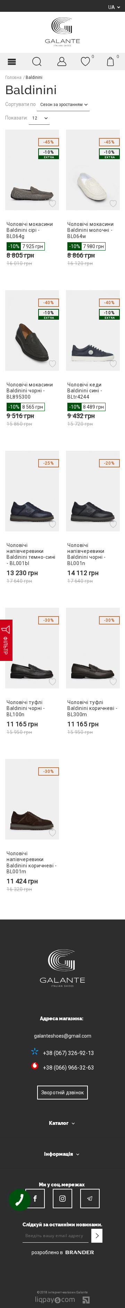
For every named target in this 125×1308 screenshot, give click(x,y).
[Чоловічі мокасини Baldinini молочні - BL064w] (93, 170)
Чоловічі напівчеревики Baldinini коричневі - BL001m (32, 862)
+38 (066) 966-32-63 (68, 1067)
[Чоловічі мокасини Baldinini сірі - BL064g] (32, 170)
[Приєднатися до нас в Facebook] (35, 1198)
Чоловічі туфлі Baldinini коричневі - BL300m (92, 708)
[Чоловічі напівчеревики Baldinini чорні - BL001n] (93, 491)
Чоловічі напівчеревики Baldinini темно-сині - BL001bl (31, 554)
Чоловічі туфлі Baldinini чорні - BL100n (26, 708)
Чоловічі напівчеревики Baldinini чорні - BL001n (86, 554)
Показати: (16, 118)
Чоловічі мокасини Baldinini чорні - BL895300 (30, 390)
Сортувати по (20, 104)
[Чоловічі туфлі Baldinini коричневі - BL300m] (93, 648)
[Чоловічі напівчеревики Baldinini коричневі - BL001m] (32, 799)
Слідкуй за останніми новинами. (62, 1224)
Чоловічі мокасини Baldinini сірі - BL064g (30, 230)
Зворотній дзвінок (62, 1092)
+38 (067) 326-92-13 (68, 1053)
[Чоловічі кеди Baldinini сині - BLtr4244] (93, 330)
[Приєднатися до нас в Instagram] (62, 1198)
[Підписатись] (96, 1236)
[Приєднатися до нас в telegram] (90, 1198)
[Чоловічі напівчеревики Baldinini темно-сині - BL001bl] (32, 491)
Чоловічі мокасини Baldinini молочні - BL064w (90, 230)
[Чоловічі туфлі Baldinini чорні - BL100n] (32, 648)
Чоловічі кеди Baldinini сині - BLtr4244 (84, 390)
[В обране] (53, 203)
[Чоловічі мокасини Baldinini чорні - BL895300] (32, 330)
